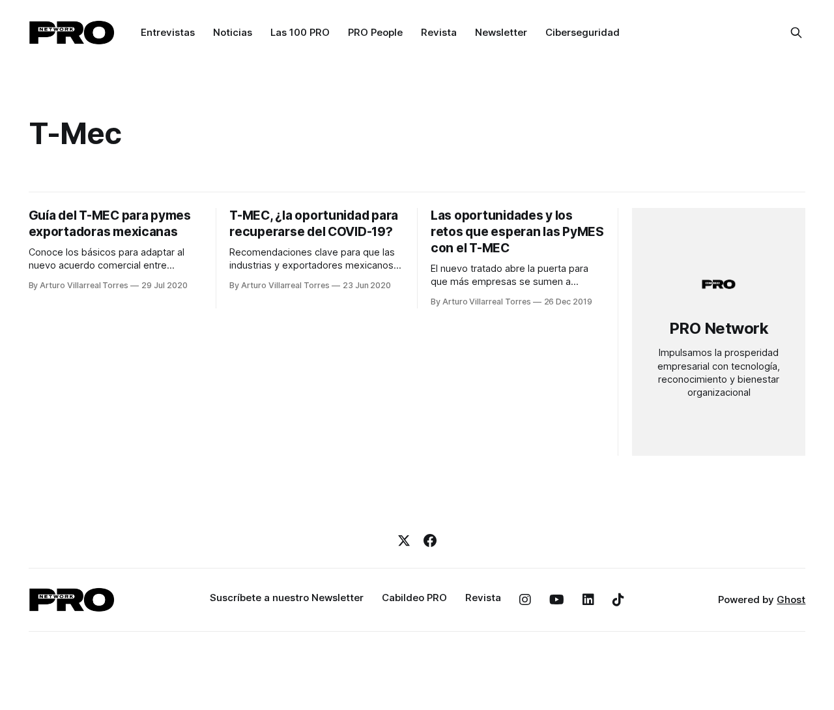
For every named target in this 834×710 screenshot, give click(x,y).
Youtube (556, 599)
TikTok (618, 599)
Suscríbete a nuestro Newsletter (287, 597)
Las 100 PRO (300, 32)
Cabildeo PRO (414, 597)
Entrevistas (168, 32)
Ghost (791, 599)
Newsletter (501, 32)
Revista (439, 32)
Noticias (232, 32)
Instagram (525, 599)
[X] (403, 540)
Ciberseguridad (582, 32)
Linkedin (588, 599)
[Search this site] (796, 32)
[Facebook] (430, 540)
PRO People (375, 32)
